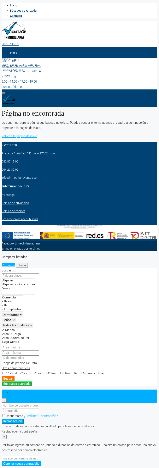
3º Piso (38, 373)
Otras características (16, 368)
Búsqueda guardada (16, 384)
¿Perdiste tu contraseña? (41, 416)
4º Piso (52, 373)
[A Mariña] (17, 330)
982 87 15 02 (10, 44)
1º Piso (11, 373)
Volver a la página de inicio (19, 136)
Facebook (8, 243)
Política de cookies (13, 211)
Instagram (33, 243)
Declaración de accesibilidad (20, 219)
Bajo (102, 373)
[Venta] (18, 288)
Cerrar (22, 265)
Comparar (8, 265)
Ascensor (88, 373)
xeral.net (34, 248)
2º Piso (24, 373)
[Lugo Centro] (17, 342)
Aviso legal (8, 195)
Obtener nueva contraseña (21, 464)
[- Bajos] (12, 301)
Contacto (16, 15)
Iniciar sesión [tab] (19, 392)
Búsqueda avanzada (23, 10)
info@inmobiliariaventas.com (21, 49)
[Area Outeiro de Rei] (17, 338)
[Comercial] (12, 297)
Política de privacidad (15, 203)
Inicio (13, 5)
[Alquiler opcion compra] (18, 284)
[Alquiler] (18, 280)
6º (76, 373)
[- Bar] (12, 305)
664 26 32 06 (10, 169)
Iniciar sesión (12, 421)
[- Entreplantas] (12, 309)
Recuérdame (15, 416)
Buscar (8, 378)
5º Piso (66, 373)
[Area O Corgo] (17, 334)
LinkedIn (20, 243)
